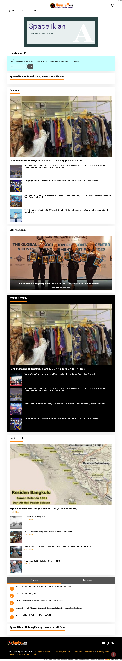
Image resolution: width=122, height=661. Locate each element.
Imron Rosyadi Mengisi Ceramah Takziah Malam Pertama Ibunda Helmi (57, 546)
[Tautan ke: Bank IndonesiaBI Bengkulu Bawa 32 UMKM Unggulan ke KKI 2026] (61, 126)
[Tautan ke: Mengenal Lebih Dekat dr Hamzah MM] (16, 566)
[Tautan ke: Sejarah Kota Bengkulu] (16, 522)
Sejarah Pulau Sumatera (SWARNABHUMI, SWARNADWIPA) (43, 508)
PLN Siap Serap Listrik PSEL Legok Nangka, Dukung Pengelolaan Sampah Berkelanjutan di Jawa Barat (66, 211)
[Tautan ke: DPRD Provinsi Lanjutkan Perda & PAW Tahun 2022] (16, 537)
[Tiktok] (108, 643)
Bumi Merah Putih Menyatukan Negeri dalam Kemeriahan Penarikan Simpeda (60, 374)
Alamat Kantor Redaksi (27, 654)
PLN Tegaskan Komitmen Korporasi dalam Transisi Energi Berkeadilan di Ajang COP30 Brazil (58, 282)
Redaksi (10, 654)
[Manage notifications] (113, 654)
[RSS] (113, 643)
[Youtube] (103, 643)
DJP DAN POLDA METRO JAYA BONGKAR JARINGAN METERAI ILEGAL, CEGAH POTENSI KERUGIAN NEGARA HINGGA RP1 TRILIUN (65, 167)
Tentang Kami (103, 651)
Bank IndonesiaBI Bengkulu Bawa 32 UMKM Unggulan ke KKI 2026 (47, 160)
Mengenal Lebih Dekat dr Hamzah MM (42, 561)
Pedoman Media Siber (84, 651)
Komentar (87, 580)
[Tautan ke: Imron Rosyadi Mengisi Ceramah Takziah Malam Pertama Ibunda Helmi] (16, 552)
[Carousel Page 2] (57, 287)
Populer (34, 580)
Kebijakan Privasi (43, 651)
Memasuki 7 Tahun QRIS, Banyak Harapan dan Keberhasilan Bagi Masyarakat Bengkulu (64, 404)
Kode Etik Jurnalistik (63, 651)
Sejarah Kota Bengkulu (34, 517)
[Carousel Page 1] (53, 287)
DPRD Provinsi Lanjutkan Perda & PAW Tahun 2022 (48, 532)
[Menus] (9, 5)
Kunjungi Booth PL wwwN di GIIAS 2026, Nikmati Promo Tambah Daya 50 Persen (61, 181)
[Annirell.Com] (61, 5)
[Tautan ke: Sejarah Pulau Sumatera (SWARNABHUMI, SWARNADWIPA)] (61, 474)
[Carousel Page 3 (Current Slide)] (61, 287)
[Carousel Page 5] (68, 287)
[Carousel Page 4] (64, 287)
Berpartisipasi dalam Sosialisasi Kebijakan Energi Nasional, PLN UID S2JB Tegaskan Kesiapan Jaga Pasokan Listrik (67, 196)
